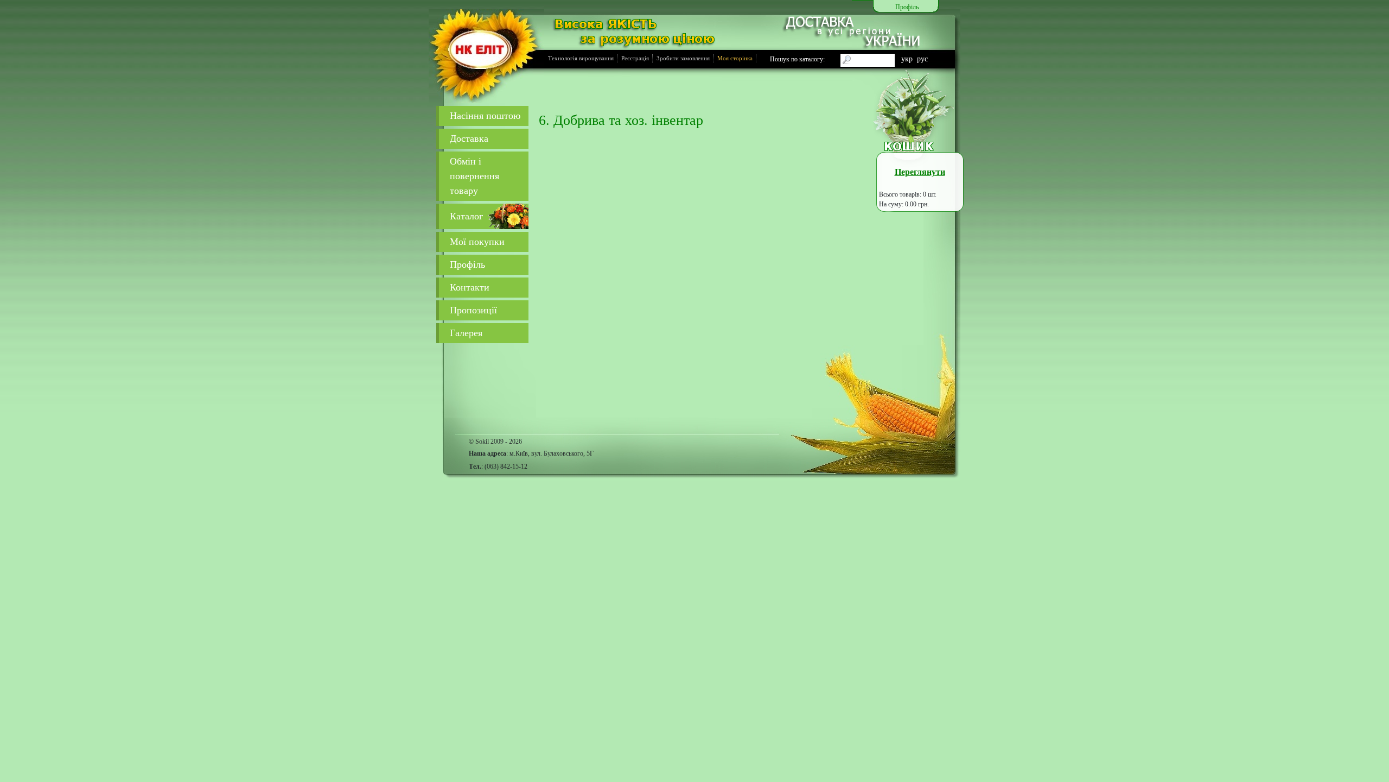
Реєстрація (635, 58)
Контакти (469, 287)
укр (907, 58)
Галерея (466, 332)
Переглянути (920, 171)
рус (922, 58)
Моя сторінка (735, 58)
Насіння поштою (485, 115)
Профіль (467, 264)
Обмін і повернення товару (474, 176)
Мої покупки (477, 241)
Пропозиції (473, 310)
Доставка (469, 138)
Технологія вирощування (581, 58)
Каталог (466, 216)
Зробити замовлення (683, 58)
